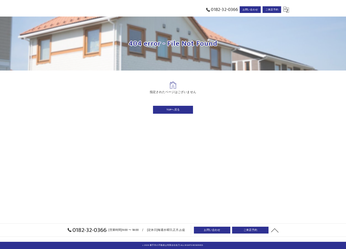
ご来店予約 (271, 10)
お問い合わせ (250, 10)
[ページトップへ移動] (274, 230)
